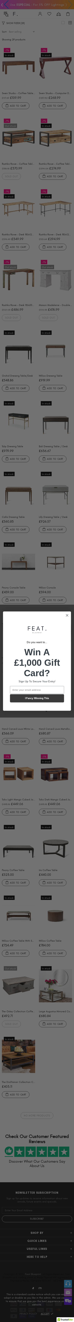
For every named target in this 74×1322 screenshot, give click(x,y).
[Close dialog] (67, 615)
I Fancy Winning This (37, 698)
